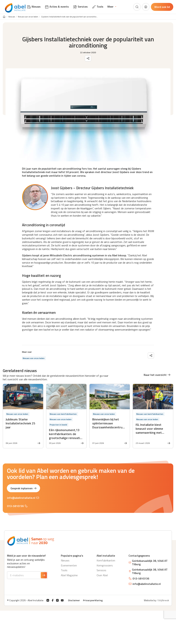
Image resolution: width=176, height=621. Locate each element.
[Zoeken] (137, 7)
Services (101, 570)
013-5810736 (15, 506)
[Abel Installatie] (15, 8)
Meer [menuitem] (110, 6)
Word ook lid (162, 7)
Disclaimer (74, 600)
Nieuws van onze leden (28, 16)
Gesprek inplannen (21, 488)
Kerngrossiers (105, 565)
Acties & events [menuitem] (59, 6)
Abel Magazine (69, 575)
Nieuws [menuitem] (36, 6)
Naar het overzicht (155, 375)
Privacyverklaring (93, 600)
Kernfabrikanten (106, 560)
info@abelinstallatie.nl (21, 498)
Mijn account (146, 7)
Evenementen (69, 565)
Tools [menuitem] (100, 6)
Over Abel (102, 575)
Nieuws (11, 16)
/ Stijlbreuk (163, 600)
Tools (64, 570)
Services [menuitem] (83, 6)
